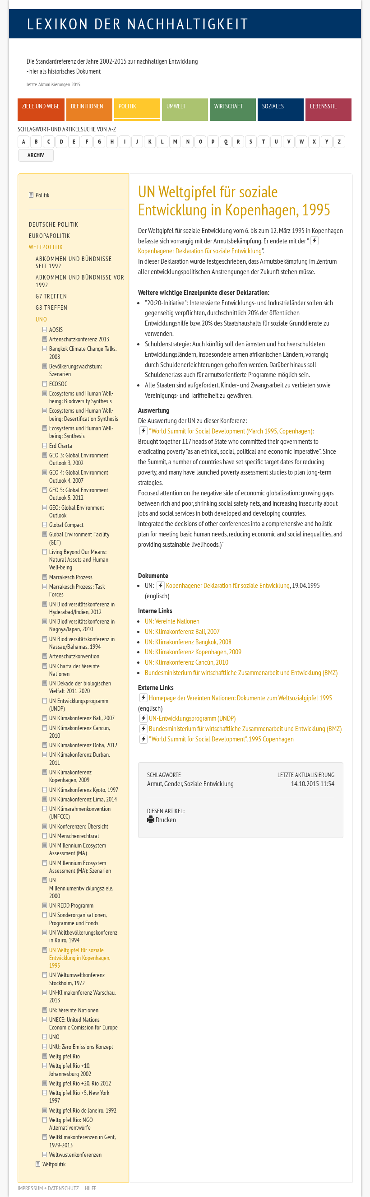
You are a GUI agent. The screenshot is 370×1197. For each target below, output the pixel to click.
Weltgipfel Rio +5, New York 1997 (79, 1096)
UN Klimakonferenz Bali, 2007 (82, 717)
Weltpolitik (46, 247)
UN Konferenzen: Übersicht (78, 826)
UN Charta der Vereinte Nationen (74, 669)
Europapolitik (49, 236)
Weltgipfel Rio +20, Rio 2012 (80, 1083)
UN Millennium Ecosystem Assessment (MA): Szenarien (80, 866)
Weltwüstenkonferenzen (75, 1154)
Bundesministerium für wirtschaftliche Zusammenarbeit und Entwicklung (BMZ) (241, 672)
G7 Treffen (51, 296)
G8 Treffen (52, 307)
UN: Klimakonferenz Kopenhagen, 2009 (193, 651)
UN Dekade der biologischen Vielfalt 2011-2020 (80, 687)
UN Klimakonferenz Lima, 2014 (83, 799)
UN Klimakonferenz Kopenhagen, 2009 (70, 776)
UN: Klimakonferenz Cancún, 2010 (186, 661)
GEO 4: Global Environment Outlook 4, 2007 (78, 476)
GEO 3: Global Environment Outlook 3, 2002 (78, 459)
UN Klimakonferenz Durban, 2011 (79, 758)
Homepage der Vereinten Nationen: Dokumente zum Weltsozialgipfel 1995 (240, 697)
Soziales (273, 106)
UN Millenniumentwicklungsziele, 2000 (81, 888)
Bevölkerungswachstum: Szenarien (75, 370)
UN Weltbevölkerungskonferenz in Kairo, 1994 (83, 936)
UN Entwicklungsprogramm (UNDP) (78, 704)
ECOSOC (58, 383)
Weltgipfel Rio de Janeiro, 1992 (82, 1110)
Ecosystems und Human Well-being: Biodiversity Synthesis (81, 397)
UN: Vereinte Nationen (172, 620)
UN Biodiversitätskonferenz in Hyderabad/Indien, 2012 (82, 608)
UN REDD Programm (71, 905)
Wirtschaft (228, 106)
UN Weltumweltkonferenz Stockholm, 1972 (77, 978)
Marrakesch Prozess (70, 577)
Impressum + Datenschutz (48, 1188)
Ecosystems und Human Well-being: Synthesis (81, 432)
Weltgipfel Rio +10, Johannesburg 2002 (70, 1069)
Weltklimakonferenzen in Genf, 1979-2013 (82, 1140)
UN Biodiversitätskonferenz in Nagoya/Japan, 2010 (82, 625)
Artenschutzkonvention (74, 656)
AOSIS (56, 329)
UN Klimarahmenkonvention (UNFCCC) (80, 812)
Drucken (165, 819)
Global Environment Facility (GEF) (79, 538)
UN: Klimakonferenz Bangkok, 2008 (188, 641)
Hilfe (91, 1188)
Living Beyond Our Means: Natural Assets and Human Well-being (78, 559)
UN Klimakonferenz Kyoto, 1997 (83, 789)
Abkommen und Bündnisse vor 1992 (80, 281)
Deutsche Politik (54, 224)
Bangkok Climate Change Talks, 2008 (83, 352)
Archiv (36, 155)
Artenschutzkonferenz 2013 (79, 339)
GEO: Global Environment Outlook (76, 511)
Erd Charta (60, 445)
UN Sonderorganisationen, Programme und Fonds (78, 918)
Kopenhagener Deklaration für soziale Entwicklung (200, 250)
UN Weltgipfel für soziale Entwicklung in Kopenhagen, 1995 (80, 957)
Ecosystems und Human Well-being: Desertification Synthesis (83, 414)
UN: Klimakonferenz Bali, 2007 (182, 631)
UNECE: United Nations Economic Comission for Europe (83, 1023)
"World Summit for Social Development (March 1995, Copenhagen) (230, 430)
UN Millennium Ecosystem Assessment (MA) (77, 849)
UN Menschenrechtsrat (74, 835)
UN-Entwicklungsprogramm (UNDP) (192, 717)
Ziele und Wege (41, 106)
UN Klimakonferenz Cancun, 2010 (79, 731)
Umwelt (175, 106)
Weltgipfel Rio (64, 1056)
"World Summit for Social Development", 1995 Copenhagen (221, 738)
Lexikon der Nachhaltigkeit (138, 23)
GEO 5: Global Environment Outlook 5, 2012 (78, 493)
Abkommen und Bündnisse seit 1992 (74, 262)
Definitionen (87, 106)
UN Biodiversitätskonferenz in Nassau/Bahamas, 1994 (82, 642)
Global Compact (66, 524)
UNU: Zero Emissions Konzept (81, 1046)
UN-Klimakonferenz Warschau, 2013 (82, 996)
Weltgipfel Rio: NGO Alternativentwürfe (71, 1123)
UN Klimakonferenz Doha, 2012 (83, 745)
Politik (127, 106)
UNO (41, 319)
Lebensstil (323, 106)
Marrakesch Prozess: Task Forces (77, 590)
